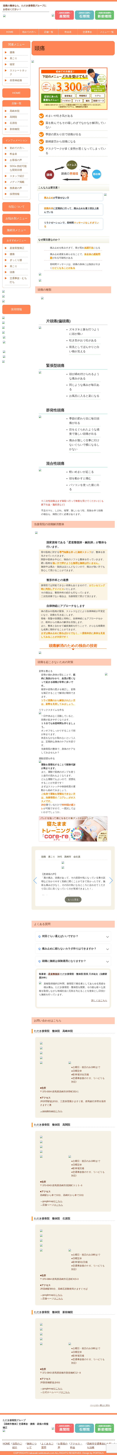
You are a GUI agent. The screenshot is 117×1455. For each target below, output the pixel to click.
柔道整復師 (54, 974)
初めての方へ (29, 32)
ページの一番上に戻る (100, 1405)
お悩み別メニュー (16, 218)
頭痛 (12, 272)
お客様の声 (16, 160)
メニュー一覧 (107, 32)
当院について (16, 206)
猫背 (12, 64)
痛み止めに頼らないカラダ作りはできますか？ (69, 948)
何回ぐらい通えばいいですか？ (60, 936)
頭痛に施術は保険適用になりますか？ (64, 961)
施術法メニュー (16, 230)
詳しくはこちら (99, 1000)
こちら (59, 1201)
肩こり (13, 58)
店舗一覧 (48, 32)
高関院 (13, 117)
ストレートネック (18, 72)
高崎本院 (15, 111)
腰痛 (12, 52)
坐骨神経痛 (16, 80)
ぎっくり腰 (16, 260)
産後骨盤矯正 (17, 248)
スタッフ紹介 (17, 176)
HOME (9, 32)
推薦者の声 (16, 188)
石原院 (13, 123)
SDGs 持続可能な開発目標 (18, 168)
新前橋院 (15, 129)
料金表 (68, 32)
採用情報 (15, 194)
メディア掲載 (17, 182)
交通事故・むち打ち (18, 280)
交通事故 (87, 32)
